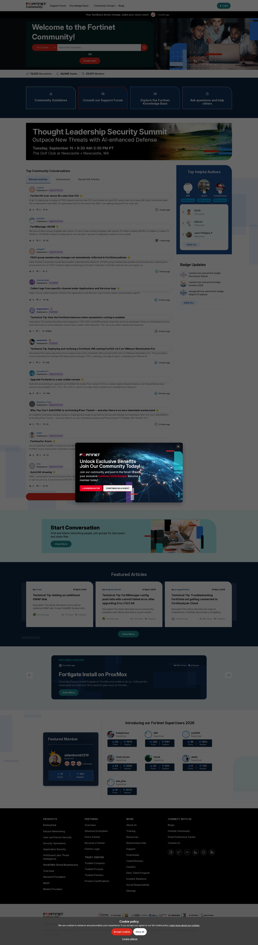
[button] (129, 939)
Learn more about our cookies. (184, 925)
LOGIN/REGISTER (91, 488)
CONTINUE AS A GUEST (117, 488)
